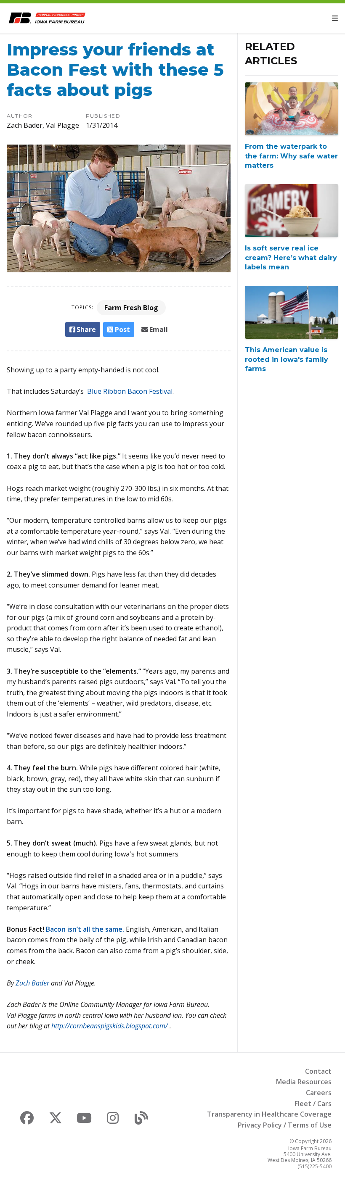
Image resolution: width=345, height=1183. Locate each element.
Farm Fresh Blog (131, 307)
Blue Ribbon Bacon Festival (128, 391)
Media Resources (304, 1081)
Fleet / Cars (313, 1103)
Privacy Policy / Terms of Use (285, 1125)
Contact (318, 1071)
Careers (319, 1092)
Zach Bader (32, 983)
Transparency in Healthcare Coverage (269, 1114)
